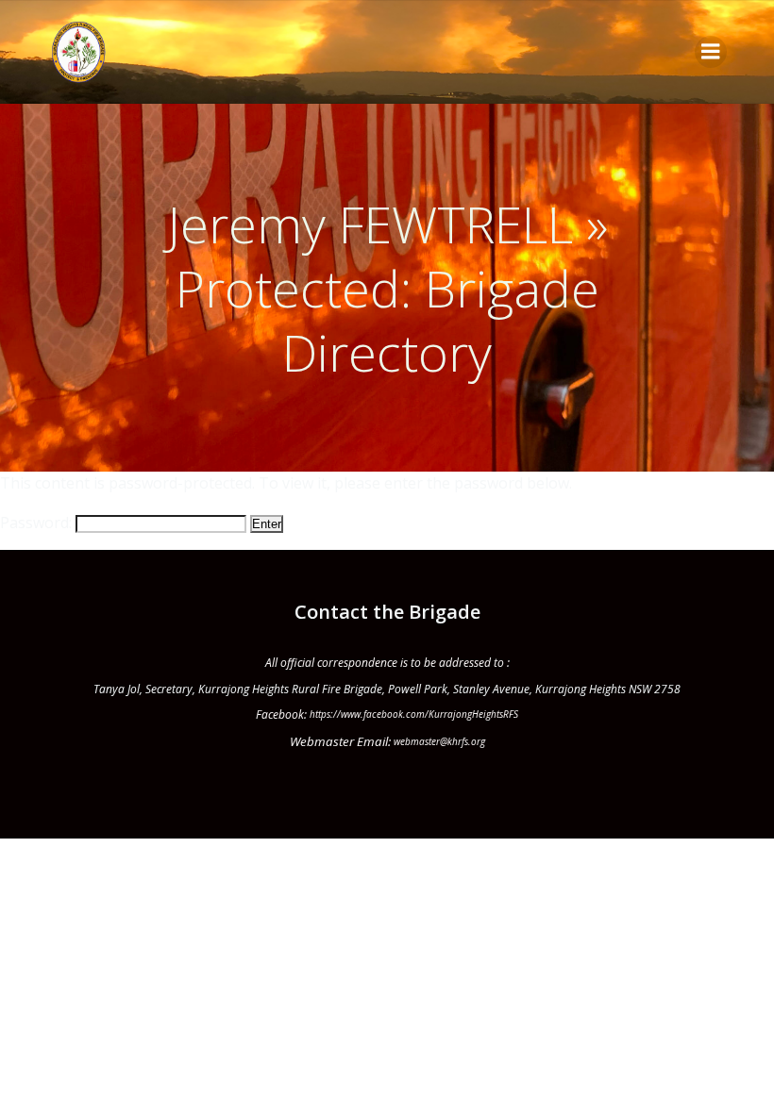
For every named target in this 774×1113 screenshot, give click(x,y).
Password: (38, 522)
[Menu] (711, 52)
